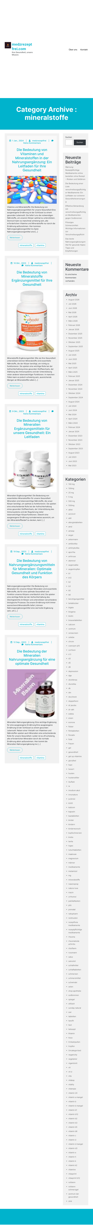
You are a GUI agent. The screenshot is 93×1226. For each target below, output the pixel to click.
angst (70, 535)
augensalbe (73, 565)
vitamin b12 (73, 1114)
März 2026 (73, 321)
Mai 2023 (72, 465)
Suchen (68, 137)
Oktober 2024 (74, 393)
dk (69, 688)
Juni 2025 (72, 359)
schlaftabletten (74, 969)
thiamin (71, 1033)
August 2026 (73, 299)
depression (73, 671)
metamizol (72, 871)
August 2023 (73, 453)
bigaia (71, 607)
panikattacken (74, 901)
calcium (71, 624)
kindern (71, 824)
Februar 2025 (74, 376)
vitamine (40, 245)
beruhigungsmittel (76, 599)
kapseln (71, 811)
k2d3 (70, 803)
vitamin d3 (72, 1148)
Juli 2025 (72, 355)
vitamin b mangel (75, 1106)
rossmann (72, 952)
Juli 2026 (72, 304)
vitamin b (72, 1101)
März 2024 (73, 423)
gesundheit (73, 752)
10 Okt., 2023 (20, 263)
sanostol (72, 961)
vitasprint (72, 1174)
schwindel (72, 982)
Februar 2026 (74, 325)
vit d (70, 1072)
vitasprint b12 (74, 1178)
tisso (70, 1038)
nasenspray (73, 884)
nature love (73, 888)
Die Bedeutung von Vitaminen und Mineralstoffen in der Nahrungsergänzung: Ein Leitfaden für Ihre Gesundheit (32, 160)
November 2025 (75, 338)
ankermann (73, 539)
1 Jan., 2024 (18, 140)
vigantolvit (72, 1063)
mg (69, 875)
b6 (69, 595)
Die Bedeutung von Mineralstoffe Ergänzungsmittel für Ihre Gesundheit (32, 278)
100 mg (71, 484)
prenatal (71, 909)
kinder (71, 820)
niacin (71, 892)
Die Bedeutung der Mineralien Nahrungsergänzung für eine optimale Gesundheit (32, 657)
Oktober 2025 (74, 342)
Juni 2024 (72, 410)
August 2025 (73, 351)
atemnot (71, 561)
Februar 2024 (74, 427)
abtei (70, 509)
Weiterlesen (15, 237)
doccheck (72, 697)
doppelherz (73, 701)
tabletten (72, 1016)
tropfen (71, 1046)
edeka (71, 714)
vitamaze (72, 1089)
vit (69, 1067)
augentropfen (74, 569)
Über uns (73, 49)
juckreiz (71, 799)
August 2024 (73, 402)
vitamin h (72, 1157)
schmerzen (73, 974)
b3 (69, 586)
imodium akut (74, 790)
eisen (70, 718)
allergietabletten (75, 522)
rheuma (71, 937)
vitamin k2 (72, 1165)
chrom (71, 641)
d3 (69, 658)
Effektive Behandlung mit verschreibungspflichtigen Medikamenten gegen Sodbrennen (75, 212)
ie (69, 786)
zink (70, 1201)
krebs (70, 837)
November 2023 (75, 440)
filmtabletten (73, 731)
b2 (69, 582)
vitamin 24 (72, 1093)
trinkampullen (74, 1042)
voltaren (71, 1182)
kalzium (71, 807)
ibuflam (71, 782)
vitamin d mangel (75, 1144)
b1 (69, 573)
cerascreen (73, 633)
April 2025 (72, 368)
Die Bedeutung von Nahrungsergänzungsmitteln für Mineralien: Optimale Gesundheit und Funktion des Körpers (32, 569)
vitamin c (72, 1135)
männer (71, 863)
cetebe (71, 637)
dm (69, 692)
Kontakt (84, 49)
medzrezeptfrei (39, 140)
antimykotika (73, 548)
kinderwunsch (74, 829)
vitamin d (72, 1140)
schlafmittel (73, 965)
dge (70, 675)
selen (70, 986)
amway (71, 531)
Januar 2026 (73, 329)
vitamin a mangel (75, 1097)
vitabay (71, 1080)
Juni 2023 (72, 461)
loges (70, 846)
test (70, 1025)
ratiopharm (73, 914)
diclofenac (72, 680)
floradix (71, 735)
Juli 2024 (72, 406)
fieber (71, 726)
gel (69, 748)
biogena (71, 612)
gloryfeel (72, 760)
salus (70, 957)
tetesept (72, 1029)
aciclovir (72, 514)
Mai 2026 (72, 312)
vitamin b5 (72, 1127)
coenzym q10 (74, 646)
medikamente (74, 867)
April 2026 (72, 316)
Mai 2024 (72, 414)
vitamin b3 (72, 1123)
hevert (71, 769)
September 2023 (75, 448)
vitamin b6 (72, 1131)
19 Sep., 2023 (19, 551)
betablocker (73, 603)
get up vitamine (75, 756)
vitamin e (72, 1152)
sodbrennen (73, 995)
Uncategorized (74, 1050)
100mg (71, 488)
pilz (69, 905)
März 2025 (73, 372)
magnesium (73, 858)
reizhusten (73, 918)
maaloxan (72, 854)
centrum (72, 629)
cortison (72, 650)
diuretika (72, 684)
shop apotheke (74, 991)
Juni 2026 (72, 308)
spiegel (71, 999)
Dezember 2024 (75, 385)
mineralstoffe (26, 245)
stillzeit (71, 1004)
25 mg (71, 492)
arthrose (72, 556)
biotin (70, 616)
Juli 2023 (72, 457)
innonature (73, 794)
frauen (71, 743)
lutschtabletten (74, 850)
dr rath (71, 709)
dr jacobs (72, 705)
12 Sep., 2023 (19, 642)
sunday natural (74, 1008)
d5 (69, 663)
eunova (71, 722)
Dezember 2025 (75, 334)
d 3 (69, 654)
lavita (70, 841)
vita (69, 1076)
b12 (69, 578)
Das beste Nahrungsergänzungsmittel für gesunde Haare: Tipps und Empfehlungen (75, 245)
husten (71, 773)
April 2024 (72, 419)
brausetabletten (75, 620)
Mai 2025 (72, 363)
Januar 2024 (73, 431)
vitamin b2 (72, 1118)
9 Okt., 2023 (18, 411)
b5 (69, 590)
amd (70, 526)
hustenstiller (73, 777)
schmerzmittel (74, 978)
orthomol (72, 897)
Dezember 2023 (75, 436)
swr (70, 1012)
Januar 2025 (73, 380)
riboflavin (72, 948)
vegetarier (72, 1059)
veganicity (72, 1055)
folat (70, 739)
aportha (71, 552)
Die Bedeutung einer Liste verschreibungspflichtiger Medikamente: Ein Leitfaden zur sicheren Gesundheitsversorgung (75, 192)
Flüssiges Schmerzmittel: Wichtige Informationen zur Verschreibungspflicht (75, 228)
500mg (71, 505)
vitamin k (72, 1161)
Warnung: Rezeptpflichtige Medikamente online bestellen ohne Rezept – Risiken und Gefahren (75, 173)
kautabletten (73, 816)
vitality (71, 1084)
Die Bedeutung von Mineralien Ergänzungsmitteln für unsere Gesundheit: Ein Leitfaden (32, 428)
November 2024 (75, 389)
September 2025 (75, 346)
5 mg (70, 497)
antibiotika (72, 544)
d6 (69, 667)
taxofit (71, 1021)
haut (70, 765)
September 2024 (75, 397)
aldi (69, 518)
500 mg (71, 501)
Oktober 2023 (74, 444)
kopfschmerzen (75, 833)
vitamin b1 (72, 1110)
